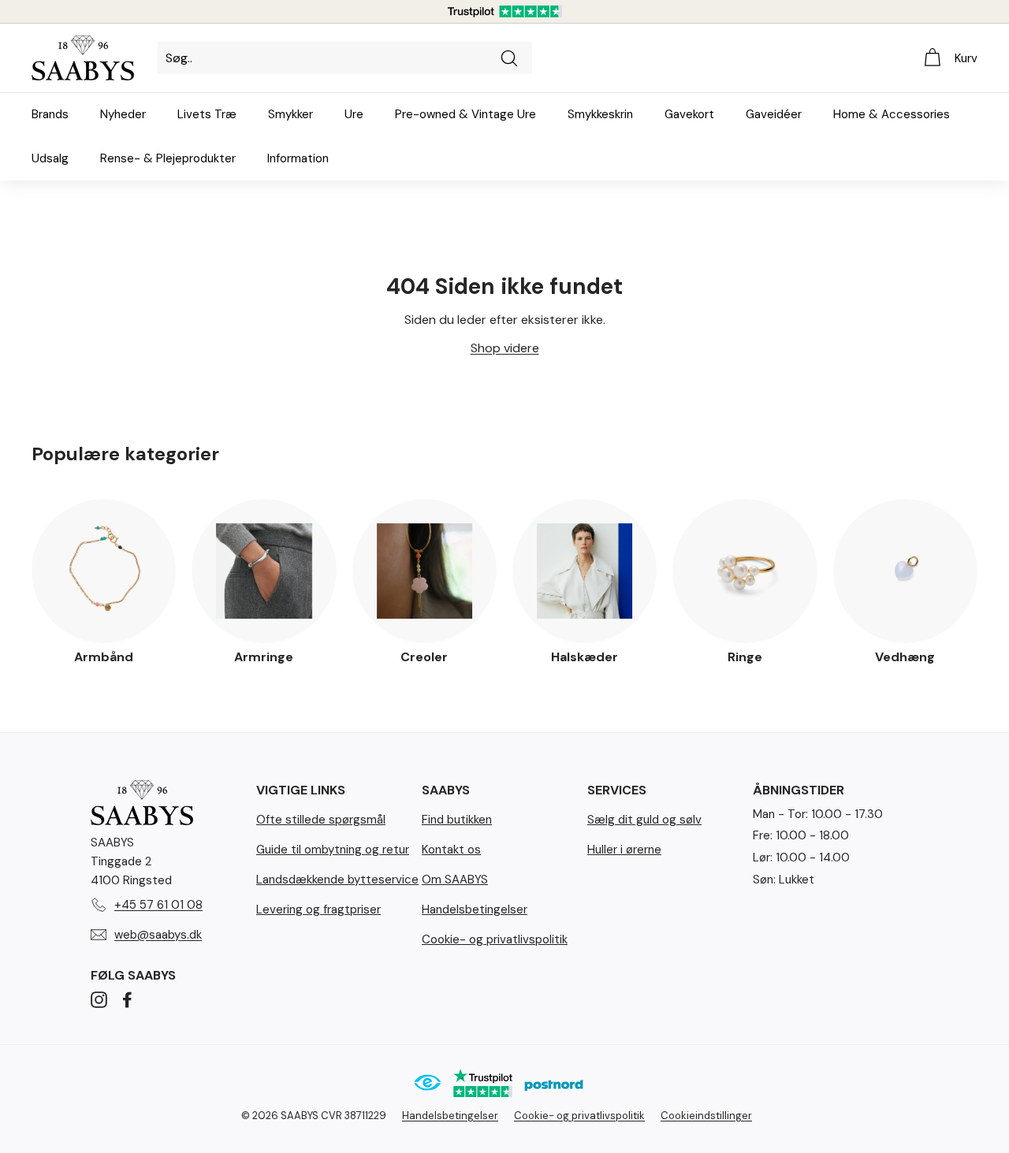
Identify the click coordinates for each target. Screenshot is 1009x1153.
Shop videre (505, 348)
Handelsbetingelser (474, 909)
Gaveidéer (774, 114)
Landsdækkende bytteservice (337, 879)
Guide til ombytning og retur (332, 849)
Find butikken (457, 820)
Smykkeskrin (600, 114)
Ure (353, 114)
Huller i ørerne (624, 849)
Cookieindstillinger (706, 1115)
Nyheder (123, 114)
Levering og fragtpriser (318, 909)
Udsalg (50, 158)
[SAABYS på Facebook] (127, 999)
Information (298, 158)
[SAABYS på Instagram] (99, 999)
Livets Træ (206, 114)
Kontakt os (451, 849)
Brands (50, 114)
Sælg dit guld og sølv (644, 820)
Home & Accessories (891, 114)
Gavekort (689, 114)
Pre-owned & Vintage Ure (465, 114)
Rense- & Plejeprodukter (168, 158)
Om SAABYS (455, 879)
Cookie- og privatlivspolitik (495, 939)
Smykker (290, 114)
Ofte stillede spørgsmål (320, 820)
